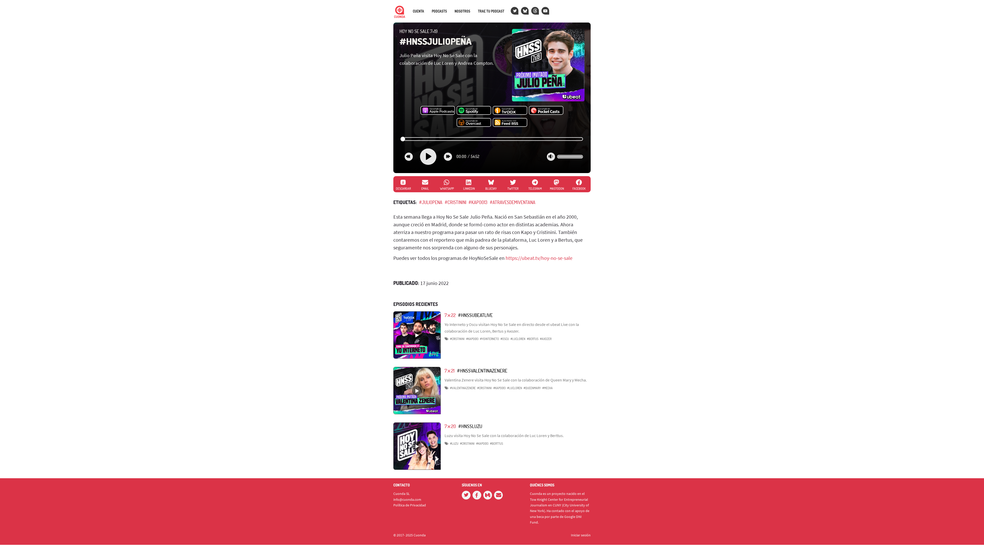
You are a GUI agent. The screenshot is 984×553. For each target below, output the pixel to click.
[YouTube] (545, 11)
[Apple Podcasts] (438, 110)
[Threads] (535, 11)
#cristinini (455, 202)
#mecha (547, 388)
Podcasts (439, 11)
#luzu (454, 443)
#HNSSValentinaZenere (482, 370)
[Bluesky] (525, 11)
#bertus (532, 339)
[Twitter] (514, 11)
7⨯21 (450, 370)
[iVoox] (510, 110)
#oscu (504, 339)
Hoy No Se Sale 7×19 (418, 31)
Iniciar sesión (581, 535)
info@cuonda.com (407, 499)
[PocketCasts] (546, 110)
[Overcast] (474, 122)
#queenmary (532, 388)
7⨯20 (450, 426)
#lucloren (517, 339)
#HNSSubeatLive (475, 315)
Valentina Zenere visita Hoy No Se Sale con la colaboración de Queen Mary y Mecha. (516, 379)
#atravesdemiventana (512, 202)
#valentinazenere (463, 388)
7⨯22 (450, 315)
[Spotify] (474, 110)
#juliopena (430, 202)
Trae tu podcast (491, 11)
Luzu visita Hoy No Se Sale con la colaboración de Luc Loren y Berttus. (504, 435)
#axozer (545, 339)
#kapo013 (477, 202)
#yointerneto (489, 339)
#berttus (496, 443)
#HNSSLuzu (470, 426)
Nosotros (462, 11)
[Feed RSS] (510, 122)
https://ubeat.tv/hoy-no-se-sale (539, 258)
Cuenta (418, 11)
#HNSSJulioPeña (435, 41)
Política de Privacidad (409, 505)
